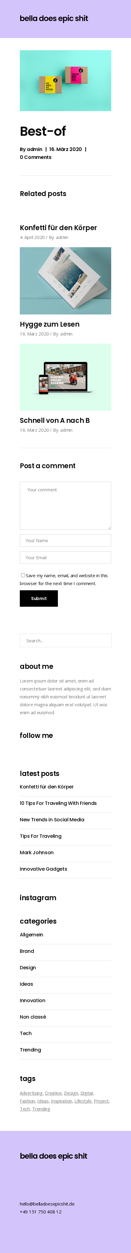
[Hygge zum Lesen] (65, 280)
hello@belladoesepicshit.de (47, 1204)
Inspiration (61, 1101)
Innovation (32, 1000)
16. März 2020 (65, 149)
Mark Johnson (37, 852)
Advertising (31, 1093)
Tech (26, 1033)
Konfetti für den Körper (58, 228)
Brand (27, 951)
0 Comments (35, 157)
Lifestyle (82, 1101)
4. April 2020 (32, 237)
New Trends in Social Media (52, 819)
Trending (30, 1049)
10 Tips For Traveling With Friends (58, 803)
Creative (53, 1093)
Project (101, 1101)
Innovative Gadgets (43, 868)
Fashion (27, 1101)
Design (28, 967)
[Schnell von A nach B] (65, 377)
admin (34, 149)
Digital (86, 1093)
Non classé (33, 1016)
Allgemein (31, 934)
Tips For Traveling (40, 836)
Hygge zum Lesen (49, 324)
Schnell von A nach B (55, 420)
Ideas (26, 984)
